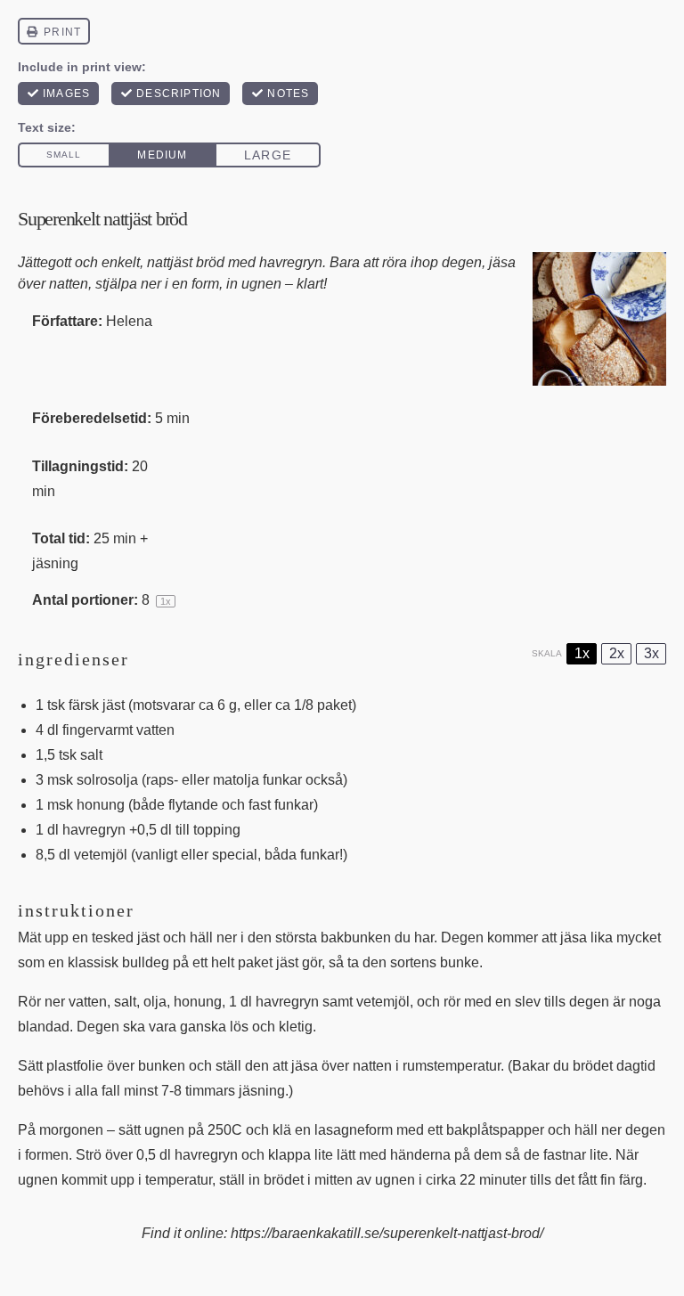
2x (616, 653)
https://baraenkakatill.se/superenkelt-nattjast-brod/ (387, 1233)
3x (651, 653)
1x (582, 653)
